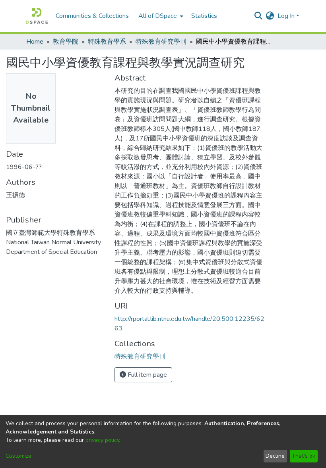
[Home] (37, 16)
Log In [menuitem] (286, 16)
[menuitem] (160, 16)
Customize (18, 456)
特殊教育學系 (107, 41)
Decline (275, 456)
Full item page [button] (146, 374)
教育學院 (65, 41)
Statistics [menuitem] (204, 16)
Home (34, 41)
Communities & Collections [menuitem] (92, 16)
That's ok (303, 456)
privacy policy (102, 440)
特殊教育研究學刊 (161, 41)
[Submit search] (259, 16)
